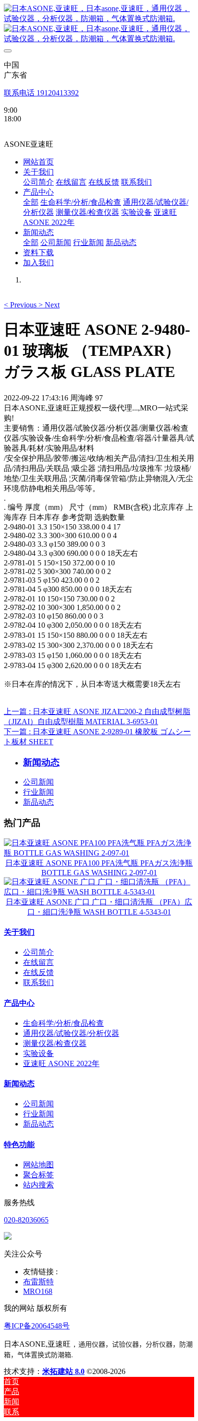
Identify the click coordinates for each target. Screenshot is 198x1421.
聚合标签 (38, 1175)
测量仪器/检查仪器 (55, 1043)
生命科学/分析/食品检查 (63, 1023)
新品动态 (38, 802)
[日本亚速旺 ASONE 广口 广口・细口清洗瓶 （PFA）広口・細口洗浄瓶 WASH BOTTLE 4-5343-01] (99, 892)
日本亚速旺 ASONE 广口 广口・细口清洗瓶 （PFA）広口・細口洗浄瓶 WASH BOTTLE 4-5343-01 (99, 907)
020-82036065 (26, 1220)
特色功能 (19, 1144)
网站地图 (38, 1165)
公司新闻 (38, 782)
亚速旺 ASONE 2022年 (61, 1063)
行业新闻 (38, 792)
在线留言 (38, 962)
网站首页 (38, 162)
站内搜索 (38, 1185)
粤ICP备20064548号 (37, 1326)
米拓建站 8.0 (63, 1371)
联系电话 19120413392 (41, 93)
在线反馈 (38, 972)
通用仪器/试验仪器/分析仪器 (71, 1033)
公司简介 (38, 952)
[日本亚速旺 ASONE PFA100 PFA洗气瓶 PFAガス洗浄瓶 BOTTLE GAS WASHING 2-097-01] (99, 853)
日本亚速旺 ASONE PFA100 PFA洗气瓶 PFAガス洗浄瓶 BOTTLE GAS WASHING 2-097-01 (99, 868)
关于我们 (19, 932)
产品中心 (19, 1003)
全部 (30, 202)
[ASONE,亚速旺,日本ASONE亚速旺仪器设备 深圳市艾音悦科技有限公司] (99, 24)
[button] (21, 305)
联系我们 (38, 982)
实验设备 (38, 1053)
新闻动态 (19, 1084)
